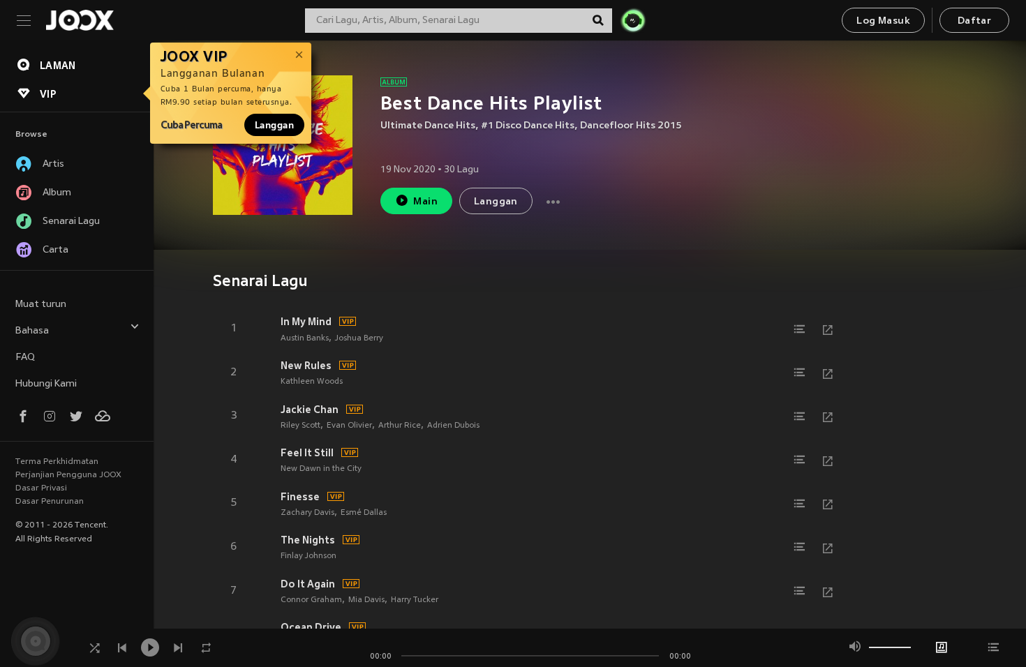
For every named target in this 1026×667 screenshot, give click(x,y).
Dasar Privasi (41, 488)
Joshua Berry (359, 338)
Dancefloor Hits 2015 (631, 126)
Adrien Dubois (453, 425)
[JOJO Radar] (633, 20)
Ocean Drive (311, 627)
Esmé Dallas (364, 513)
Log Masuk (883, 21)
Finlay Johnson (308, 556)
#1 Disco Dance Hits (527, 126)
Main (425, 202)
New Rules (306, 365)
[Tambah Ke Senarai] (800, 329)
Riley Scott (300, 425)
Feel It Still (307, 452)
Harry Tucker (414, 600)
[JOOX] (79, 20)
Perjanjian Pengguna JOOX (68, 475)
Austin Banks (305, 338)
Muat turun (40, 304)
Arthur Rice (399, 425)
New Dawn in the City (321, 469)
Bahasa (32, 331)
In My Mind (306, 321)
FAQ (25, 357)
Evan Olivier (349, 425)
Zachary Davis (307, 513)
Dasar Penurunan (49, 502)
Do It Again (308, 584)
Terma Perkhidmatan (56, 462)
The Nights (308, 540)
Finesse (300, 496)
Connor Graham (311, 600)
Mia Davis (366, 600)
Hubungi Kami (46, 384)
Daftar (974, 21)
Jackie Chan (310, 409)
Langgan (274, 124)
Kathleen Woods (312, 381)
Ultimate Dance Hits (427, 126)
